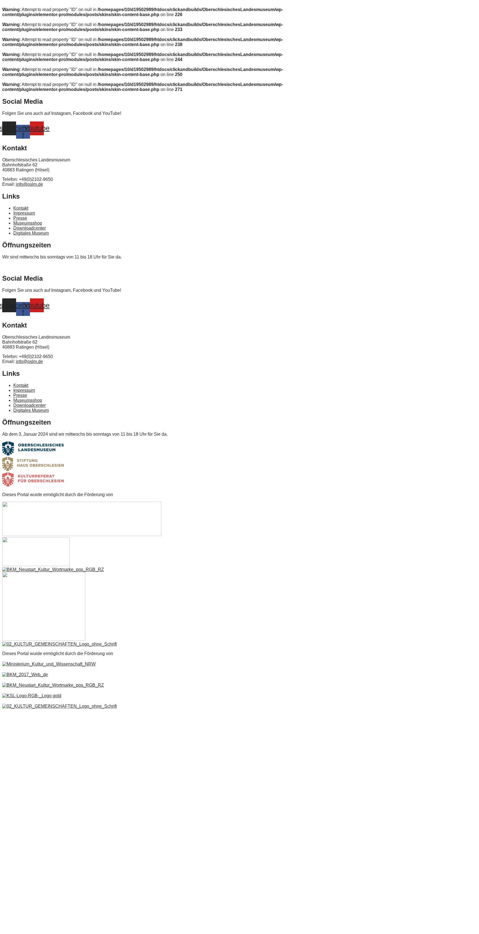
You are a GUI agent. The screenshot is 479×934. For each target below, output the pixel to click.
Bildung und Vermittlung (28, 768)
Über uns (16, 823)
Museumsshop (21, 795)
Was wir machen (22, 867)
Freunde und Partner (26, 881)
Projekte (15, 925)
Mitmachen (17, 809)
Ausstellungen (20, 740)
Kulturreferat (19, 911)
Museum (15, 726)
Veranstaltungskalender (28, 754)
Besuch (14, 782)
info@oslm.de (29, 184)
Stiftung (14, 853)
